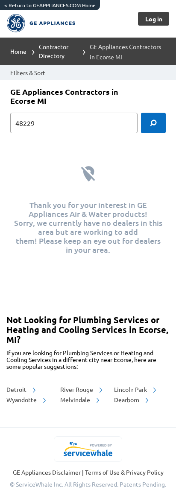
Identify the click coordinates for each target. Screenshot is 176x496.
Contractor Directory (53, 51)
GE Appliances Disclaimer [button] (47, 472)
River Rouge (77, 389)
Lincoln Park (131, 389)
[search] (153, 123)
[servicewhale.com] (88, 449)
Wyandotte (22, 399)
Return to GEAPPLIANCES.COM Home (50, 5)
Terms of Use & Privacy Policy (124, 472)
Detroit (17, 389)
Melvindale (75, 399)
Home (18, 51)
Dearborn (127, 399)
